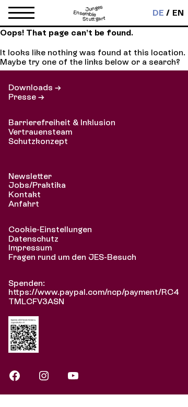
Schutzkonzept (38, 141)
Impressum (30, 248)
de (158, 13)
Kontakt (24, 194)
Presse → (26, 97)
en (178, 13)
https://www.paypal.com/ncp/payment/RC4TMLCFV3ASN (93, 296)
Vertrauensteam (40, 132)
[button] (21, 15)
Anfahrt (23, 204)
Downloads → (34, 87)
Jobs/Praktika (37, 185)
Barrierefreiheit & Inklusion (61, 122)
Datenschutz (33, 239)
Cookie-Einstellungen (50, 229)
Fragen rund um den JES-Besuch (72, 257)
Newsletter (30, 176)
